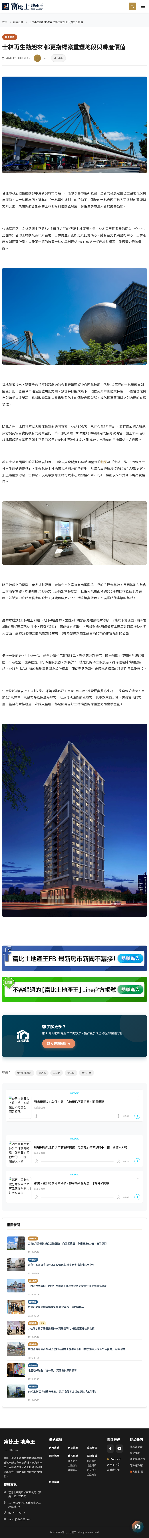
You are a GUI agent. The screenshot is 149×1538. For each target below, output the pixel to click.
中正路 (70, 1072)
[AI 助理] (138, 1527)
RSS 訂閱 (138, 1471)
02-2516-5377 (16, 1513)
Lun (45, 58)
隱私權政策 (136, 1465)
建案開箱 (72, 1470)
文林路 (56, 1072)
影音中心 (91, 1470)
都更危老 (18, 22)
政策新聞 (92, 1447)
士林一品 (86, 1072)
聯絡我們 (135, 1453)
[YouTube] (119, 1448)
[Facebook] (110, 1448)
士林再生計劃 (24, 1072)
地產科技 (91, 1465)
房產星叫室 (113, 1464)
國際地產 (54, 1455)
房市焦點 (54, 1447)
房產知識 (91, 1474)
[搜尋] (132, 6)
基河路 (42, 1072)
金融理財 (72, 1465)
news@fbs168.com (19, 1519)
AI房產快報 (113, 1469)
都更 (104, 461)
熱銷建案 (54, 1482)
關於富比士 (136, 1446)
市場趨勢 (73, 1447)
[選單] (143, 6)
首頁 (4, 22)
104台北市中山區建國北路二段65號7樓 (24, 1504)
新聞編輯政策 (137, 1459)
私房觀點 (91, 1461)
